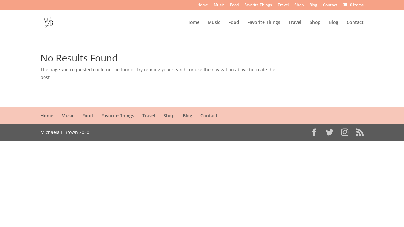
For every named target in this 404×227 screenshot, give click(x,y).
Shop (299, 5)
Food (234, 5)
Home (202, 5)
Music (219, 5)
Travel (283, 5)
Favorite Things (258, 5)
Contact (330, 5)
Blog (313, 5)
